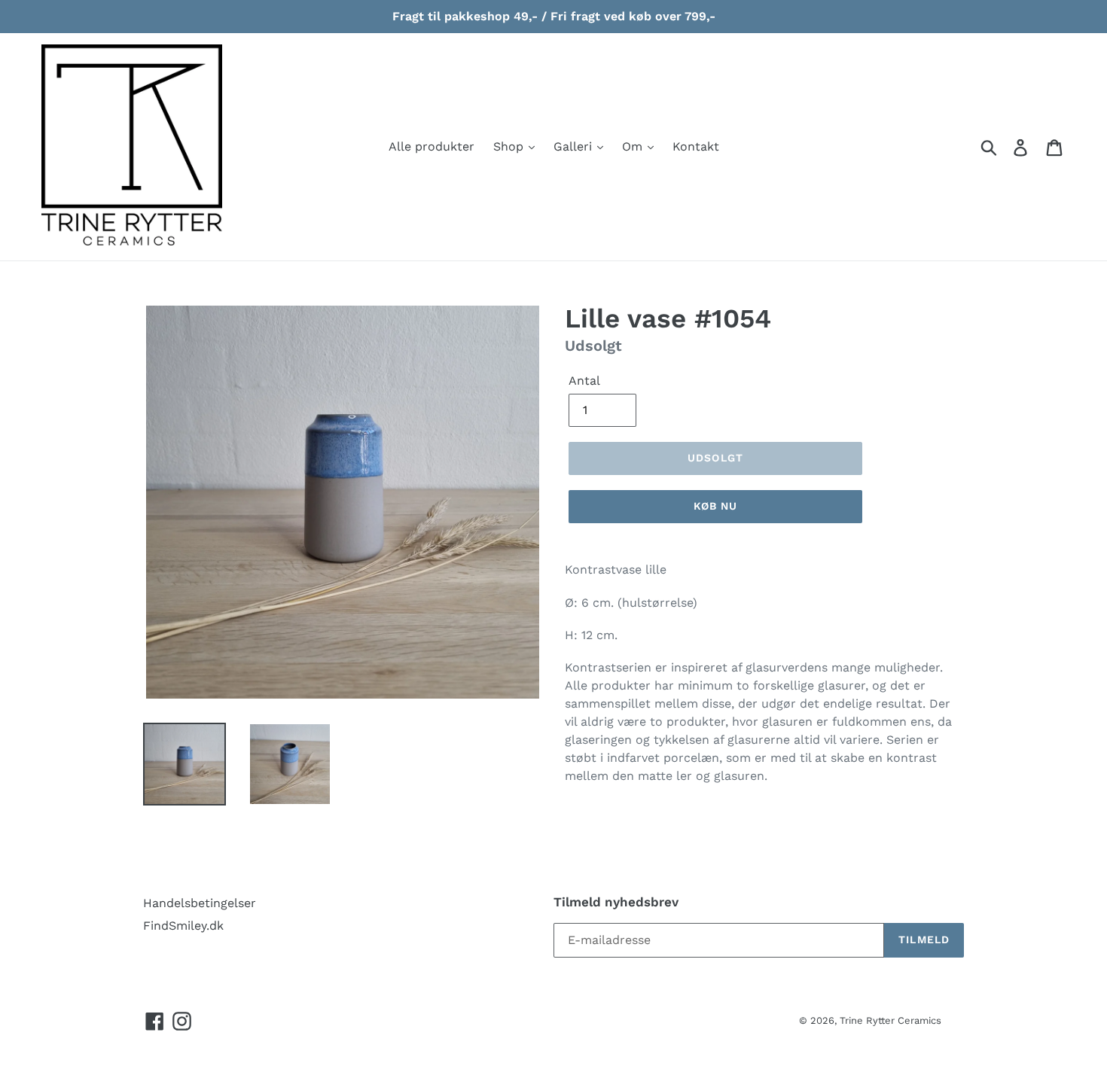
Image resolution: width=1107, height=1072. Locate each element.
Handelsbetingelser (199, 903)
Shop (510, 146)
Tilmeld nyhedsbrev (616, 901)
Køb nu (716, 506)
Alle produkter (431, 146)
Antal (584, 380)
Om (634, 146)
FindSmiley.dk (183, 925)
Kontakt (695, 146)
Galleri (575, 146)
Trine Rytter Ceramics (890, 1020)
